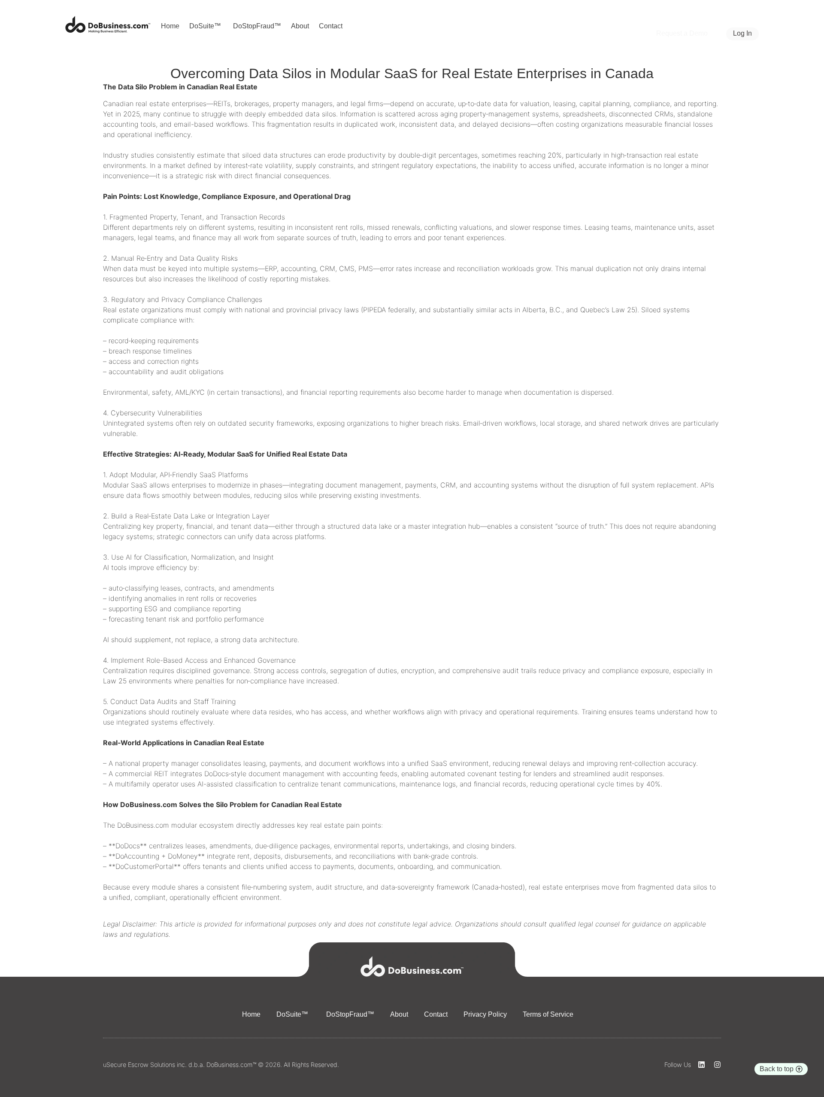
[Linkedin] (701, 1064)
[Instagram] (717, 1064)
